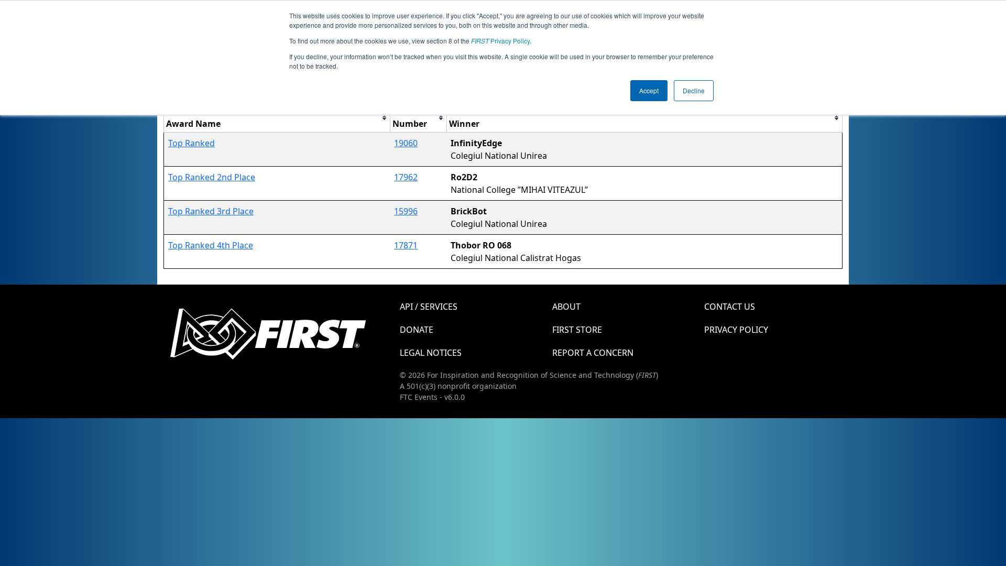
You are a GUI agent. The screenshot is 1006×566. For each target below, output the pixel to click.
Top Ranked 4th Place (210, 245)
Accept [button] (649, 90)
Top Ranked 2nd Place (211, 177)
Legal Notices (431, 352)
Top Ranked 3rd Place (211, 211)
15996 (406, 211)
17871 (406, 245)
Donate (416, 329)
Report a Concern (592, 352)
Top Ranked (191, 143)
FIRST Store (577, 329)
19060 (406, 143)
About (566, 306)
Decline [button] (694, 90)
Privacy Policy (500, 40)
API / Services (428, 306)
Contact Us (729, 306)
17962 (406, 177)
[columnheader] (277, 118)
